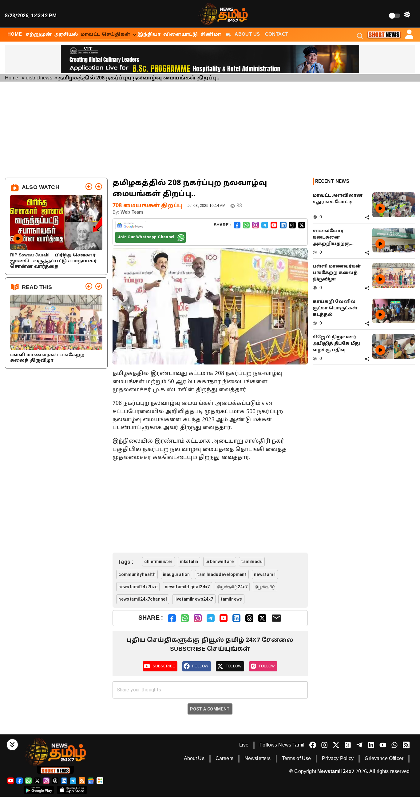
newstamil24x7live (137, 586)
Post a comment (210, 708)
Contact (276, 34)
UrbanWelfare (219, 561)
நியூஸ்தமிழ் (265, 586)
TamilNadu (252, 561)
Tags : (125, 561)
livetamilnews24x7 (193, 599)
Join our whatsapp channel (146, 237)
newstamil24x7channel (142, 599)
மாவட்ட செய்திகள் (105, 34)
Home (11, 78)
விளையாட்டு (180, 34)
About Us (247, 34)
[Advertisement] (210, 130)
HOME (14, 34)
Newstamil (265, 574)
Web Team (132, 212)
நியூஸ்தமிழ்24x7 (232, 586)
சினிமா (210, 34)
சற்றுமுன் (39, 34)
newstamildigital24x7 (187, 586)
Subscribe (164, 666)
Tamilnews (231, 599)
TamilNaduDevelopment (222, 574)
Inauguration (176, 574)
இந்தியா (149, 34)
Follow (200, 666)
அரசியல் (66, 34)
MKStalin (189, 561)
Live (244, 745)
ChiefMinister (158, 561)
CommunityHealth (137, 574)
